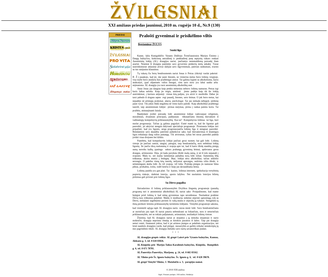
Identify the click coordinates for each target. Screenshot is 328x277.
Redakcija (189, 274)
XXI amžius (181, 274)
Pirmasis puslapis (169, 274)
